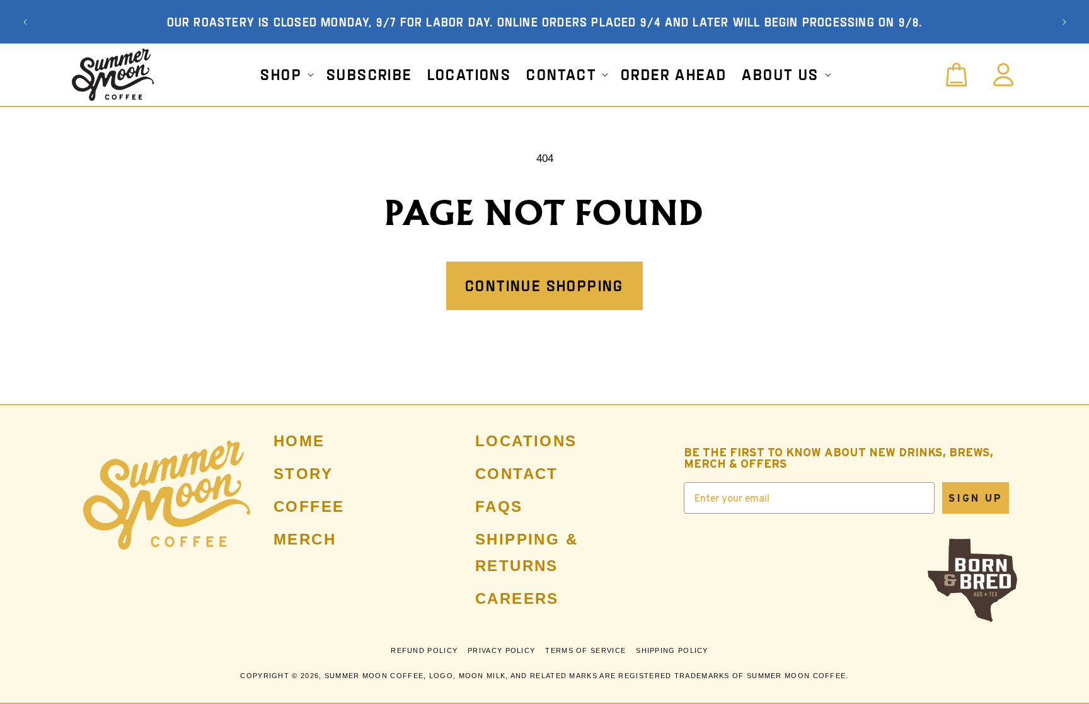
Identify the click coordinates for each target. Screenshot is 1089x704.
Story (303, 473)
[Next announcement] (1064, 22)
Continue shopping (544, 285)
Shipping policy (672, 650)
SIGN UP (975, 498)
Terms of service (585, 650)
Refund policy (424, 650)
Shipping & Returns (526, 552)
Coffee (309, 506)
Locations (526, 440)
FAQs (499, 506)
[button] (286, 74)
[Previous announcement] (25, 22)
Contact (516, 473)
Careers (517, 598)
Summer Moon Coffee (374, 675)
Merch (305, 539)
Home (299, 440)
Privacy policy (501, 650)
